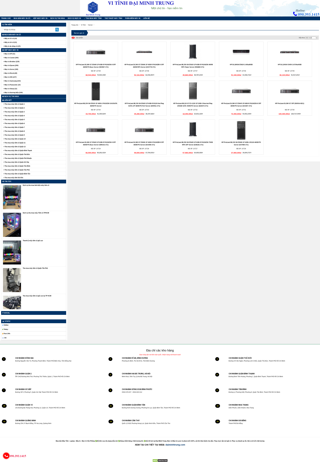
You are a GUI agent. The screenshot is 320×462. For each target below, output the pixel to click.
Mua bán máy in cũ (22, 18)
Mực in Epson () (11, 65)
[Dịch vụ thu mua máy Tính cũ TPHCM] (12, 225)
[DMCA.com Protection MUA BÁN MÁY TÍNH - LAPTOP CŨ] (160, 460)
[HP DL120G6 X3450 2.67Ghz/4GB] (289, 52)
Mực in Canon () (11, 58)
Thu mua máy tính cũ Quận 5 (14, 119)
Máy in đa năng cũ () (12, 46)
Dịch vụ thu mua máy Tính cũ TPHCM (36, 213)
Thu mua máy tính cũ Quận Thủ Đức (17, 154)
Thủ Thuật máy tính (113, 18)
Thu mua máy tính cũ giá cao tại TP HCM (37, 296)
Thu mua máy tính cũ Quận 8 (14, 131)
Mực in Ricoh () (10, 73)
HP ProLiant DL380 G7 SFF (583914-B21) (289, 103)
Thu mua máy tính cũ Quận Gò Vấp (16, 162)
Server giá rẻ (79, 33)
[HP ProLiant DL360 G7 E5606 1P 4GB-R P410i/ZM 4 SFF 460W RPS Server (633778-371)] (144, 52)
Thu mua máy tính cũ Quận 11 (15, 143)
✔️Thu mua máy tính (93, 18)
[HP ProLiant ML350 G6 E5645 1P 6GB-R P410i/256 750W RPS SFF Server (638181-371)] (192, 130)
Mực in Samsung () (12, 81)
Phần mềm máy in (132, 18)
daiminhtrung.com (175, 445)
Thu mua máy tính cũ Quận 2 (14, 108)
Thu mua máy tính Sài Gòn (13, 178)
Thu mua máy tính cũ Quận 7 (14, 127)
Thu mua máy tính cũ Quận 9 (14, 135)
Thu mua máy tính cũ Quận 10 (15, 139)
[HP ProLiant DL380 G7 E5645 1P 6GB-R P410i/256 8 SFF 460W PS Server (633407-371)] (241, 91)
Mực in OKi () (10, 77)
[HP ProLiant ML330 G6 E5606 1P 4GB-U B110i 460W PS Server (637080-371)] (241, 130)
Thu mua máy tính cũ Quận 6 (14, 123)
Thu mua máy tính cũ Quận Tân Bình (17, 166)
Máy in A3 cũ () (10, 38)
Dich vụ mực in (74, 18)
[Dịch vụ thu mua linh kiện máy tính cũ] (12, 197)
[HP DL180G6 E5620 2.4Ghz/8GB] (241, 52)
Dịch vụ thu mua (57, 18)
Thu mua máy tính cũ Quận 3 (14, 112)
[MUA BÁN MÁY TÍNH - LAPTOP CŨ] (95, 8)
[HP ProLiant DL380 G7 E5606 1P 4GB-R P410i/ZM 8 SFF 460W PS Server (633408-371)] (144, 130)
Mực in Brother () (11, 61)
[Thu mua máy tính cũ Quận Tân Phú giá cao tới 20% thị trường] (12, 280)
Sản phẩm (77, 38)
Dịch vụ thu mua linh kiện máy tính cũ (36, 185)
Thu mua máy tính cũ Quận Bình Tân (17, 174)
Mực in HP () (9, 54)
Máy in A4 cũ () (10, 42)
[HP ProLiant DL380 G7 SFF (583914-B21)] (289, 91)
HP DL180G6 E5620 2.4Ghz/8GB (241, 64)
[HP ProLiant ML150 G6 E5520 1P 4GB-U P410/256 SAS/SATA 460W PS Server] (95, 91)
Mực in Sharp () (10, 89)
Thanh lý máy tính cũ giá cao (33, 240)
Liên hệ (146, 18)
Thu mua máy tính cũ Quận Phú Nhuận (18, 158)
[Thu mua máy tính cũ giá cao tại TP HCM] (12, 302)
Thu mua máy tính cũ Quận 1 (14, 104)
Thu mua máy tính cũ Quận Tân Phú (17, 170)
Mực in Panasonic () (12, 85)
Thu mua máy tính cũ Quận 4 (14, 116)
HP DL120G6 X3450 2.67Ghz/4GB (290, 64)
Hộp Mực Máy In (40, 18)
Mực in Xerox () (11, 69)
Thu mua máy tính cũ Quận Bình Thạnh (18, 150)
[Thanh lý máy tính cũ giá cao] (12, 252)
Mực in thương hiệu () (13, 92)
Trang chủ (6, 18)
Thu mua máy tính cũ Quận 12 (15, 147)
